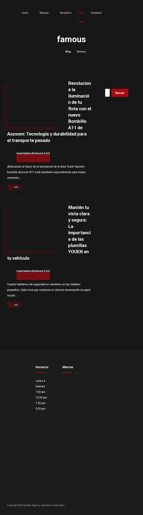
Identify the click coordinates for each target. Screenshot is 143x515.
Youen (70, 408)
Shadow (71, 392)
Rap (69, 419)
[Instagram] (19, 474)
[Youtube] (12, 481)
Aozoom (72, 380)
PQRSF (97, 392)
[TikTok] (19, 481)
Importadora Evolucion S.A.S (33, 153)
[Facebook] (12, 474)
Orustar (71, 386)
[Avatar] (10, 156)
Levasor (72, 414)
